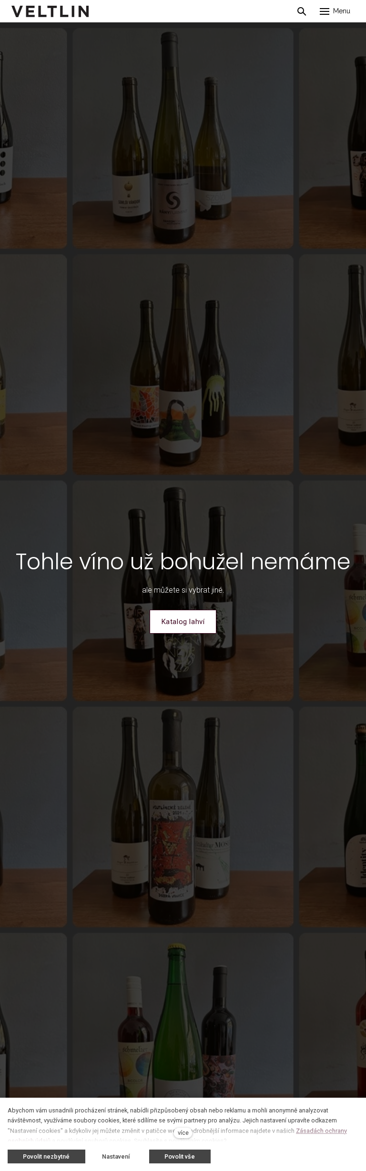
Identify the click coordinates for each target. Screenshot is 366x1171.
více (183, 1132)
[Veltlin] (50, 11)
